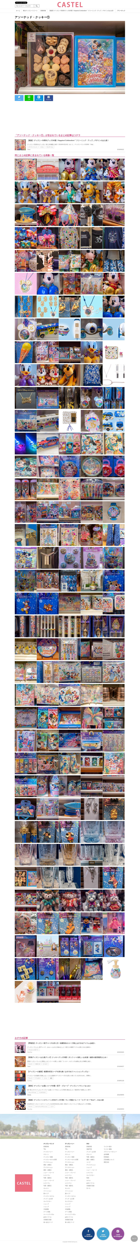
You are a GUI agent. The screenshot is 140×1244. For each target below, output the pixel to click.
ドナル (42, 147)
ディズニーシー (48, 1152)
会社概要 (106, 1154)
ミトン (45, 1078)
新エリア (46, 1193)
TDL (45, 1149)
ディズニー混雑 (48, 1157)
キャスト (46, 1188)
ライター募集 (108, 1149)
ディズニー (38, 1078)
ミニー (52, 1106)
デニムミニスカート (33, 1049)
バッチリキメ (42, 1092)
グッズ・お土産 (48, 1199)
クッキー (45, 1064)
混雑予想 (89, 1149)
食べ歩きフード (48, 1222)
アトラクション (48, 1162)
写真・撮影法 (47, 1178)
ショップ (46, 1204)
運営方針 (106, 1162)
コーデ (88, 1162)
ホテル (88, 1180)
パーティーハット (33, 147)
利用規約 (106, 1157)
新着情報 (46, 1146)
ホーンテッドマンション (41, 1106)
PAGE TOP (134, 1238)
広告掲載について (109, 1159)
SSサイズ (37, 1064)
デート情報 (47, 1212)
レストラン (47, 1175)
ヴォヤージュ (49, 147)
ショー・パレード (49, 1172)
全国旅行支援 (47, 1219)
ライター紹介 (108, 1146)
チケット (46, 1154)
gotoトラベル (47, 1217)
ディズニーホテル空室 (50, 1159)
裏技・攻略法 (47, 1165)
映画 (88, 1178)
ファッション (47, 1191)
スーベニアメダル (49, 1214)
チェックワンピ (32, 1092)
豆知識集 (46, 1209)
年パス (88, 1188)
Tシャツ (30, 1064)
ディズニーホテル (49, 1196)
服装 (51, 1078)
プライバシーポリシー (110, 1152)
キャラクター (47, 1201)
